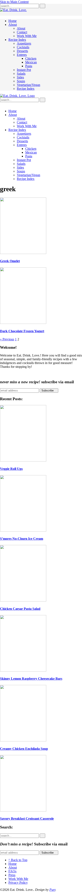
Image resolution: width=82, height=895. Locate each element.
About (12, 24)
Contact (22, 32)
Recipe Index (17, 39)
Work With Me (27, 36)
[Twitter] (4, 104)
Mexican (31, 62)
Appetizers (24, 43)
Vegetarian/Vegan (28, 85)
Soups (21, 81)
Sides (20, 77)
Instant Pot (24, 70)
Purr (52, 889)
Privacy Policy (18, 882)
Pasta (28, 66)
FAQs (12, 871)
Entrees (22, 54)
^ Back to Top (17, 860)
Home (12, 21)
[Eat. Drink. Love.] (17, 95)
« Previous (7, 339)
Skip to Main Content (14, 2)
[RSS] (1, 104)
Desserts (22, 51)
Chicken (30, 58)
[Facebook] (8, 104)
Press (11, 875)
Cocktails (23, 47)
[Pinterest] (11, 104)
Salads (21, 73)
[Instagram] (14, 104)
